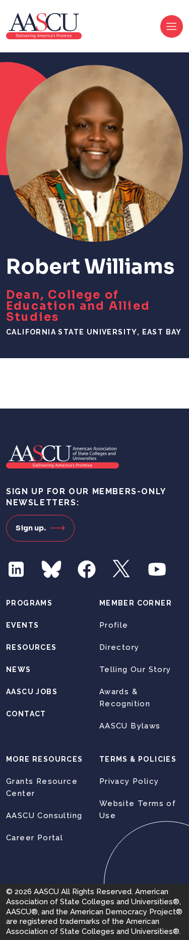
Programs (29, 603)
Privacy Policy (129, 781)
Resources (31, 647)
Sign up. (31, 527)
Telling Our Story (135, 669)
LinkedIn (16, 569)
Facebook (87, 569)
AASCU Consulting (44, 815)
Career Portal (34, 837)
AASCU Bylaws (130, 725)
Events (22, 625)
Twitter (122, 569)
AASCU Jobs (31, 692)
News (18, 669)
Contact (26, 714)
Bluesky (51, 569)
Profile (114, 625)
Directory (119, 647)
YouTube (157, 569)
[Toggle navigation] (171, 26)
